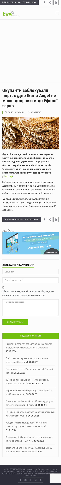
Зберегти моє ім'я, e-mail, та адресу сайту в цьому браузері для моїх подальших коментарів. (28, 293)
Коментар (36, 112)
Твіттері (8, 176)
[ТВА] (11, 13)
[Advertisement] (30, 51)
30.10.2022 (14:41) (16, 112)
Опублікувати (15, 322)
